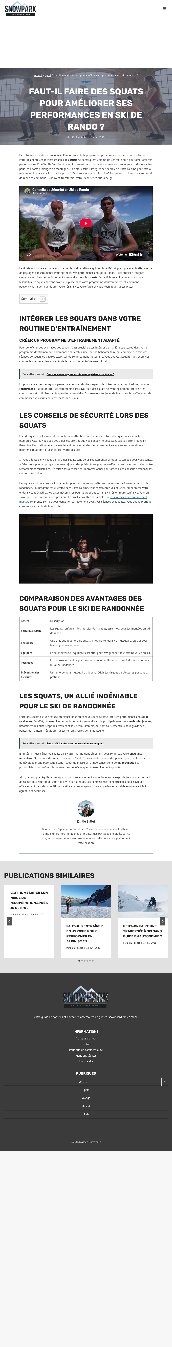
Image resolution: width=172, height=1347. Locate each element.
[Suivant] (162, 921)
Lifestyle (86, 1106)
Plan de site (86, 1061)
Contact (86, 1044)
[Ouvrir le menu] (164, 9)
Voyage (86, 1098)
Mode (86, 1114)
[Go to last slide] (9, 921)
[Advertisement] (86, 42)
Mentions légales (86, 1055)
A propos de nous (86, 1038)
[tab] (79, 961)
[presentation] (86, 901)
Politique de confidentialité (86, 1050)
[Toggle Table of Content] (41, 299)
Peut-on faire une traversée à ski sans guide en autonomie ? (142, 931)
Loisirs (83, 1081)
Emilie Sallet (79, 137)
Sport (86, 82)
